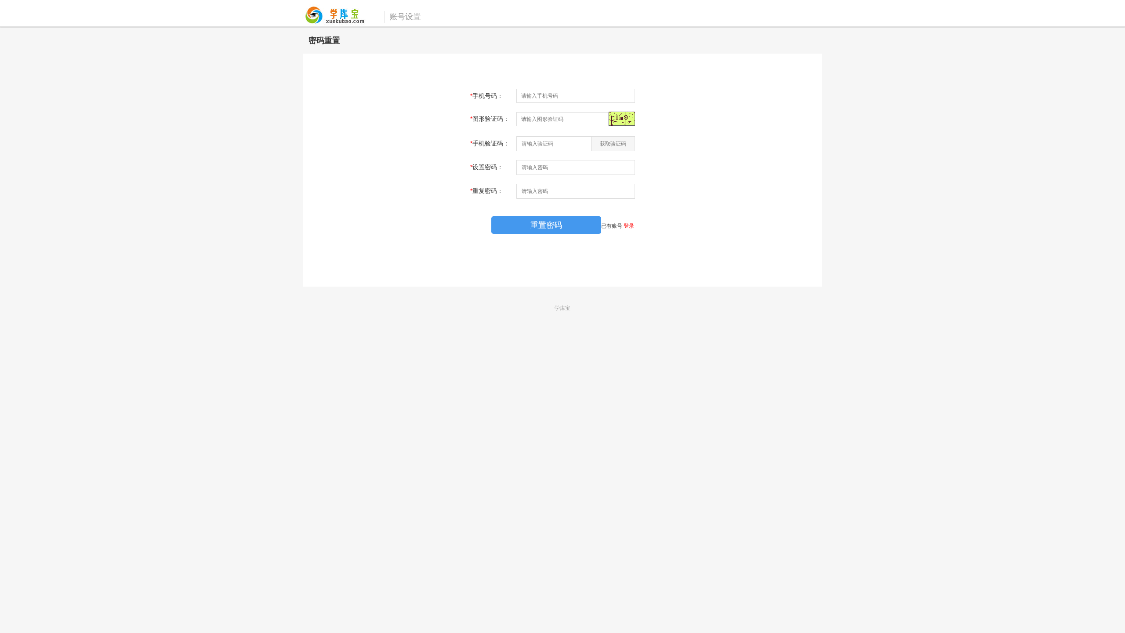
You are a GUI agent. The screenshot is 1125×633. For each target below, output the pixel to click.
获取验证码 (613, 144)
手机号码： (486, 95)
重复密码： (486, 190)
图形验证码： (489, 118)
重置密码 (546, 225)
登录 (629, 226)
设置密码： (486, 167)
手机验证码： (489, 143)
